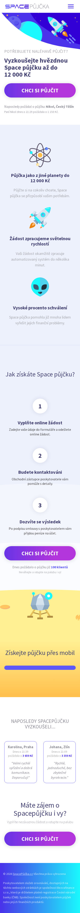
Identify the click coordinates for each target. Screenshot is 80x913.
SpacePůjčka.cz (23, 874)
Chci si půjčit (40, 90)
